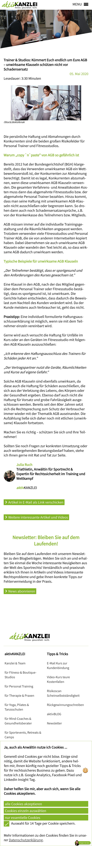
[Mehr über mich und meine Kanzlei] (9, 476)
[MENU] (89, 4)
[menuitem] (15, 663)
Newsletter (54, 723)
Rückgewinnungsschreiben (65, 705)
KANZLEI (26, 487)
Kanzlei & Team (15, 663)
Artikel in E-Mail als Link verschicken (34, 502)
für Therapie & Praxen (19, 695)
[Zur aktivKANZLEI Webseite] (46, 636)
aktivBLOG (54, 714)
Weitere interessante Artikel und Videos (36, 517)
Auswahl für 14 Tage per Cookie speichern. (43, 823)
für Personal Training (19, 686)
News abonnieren (20, 591)
